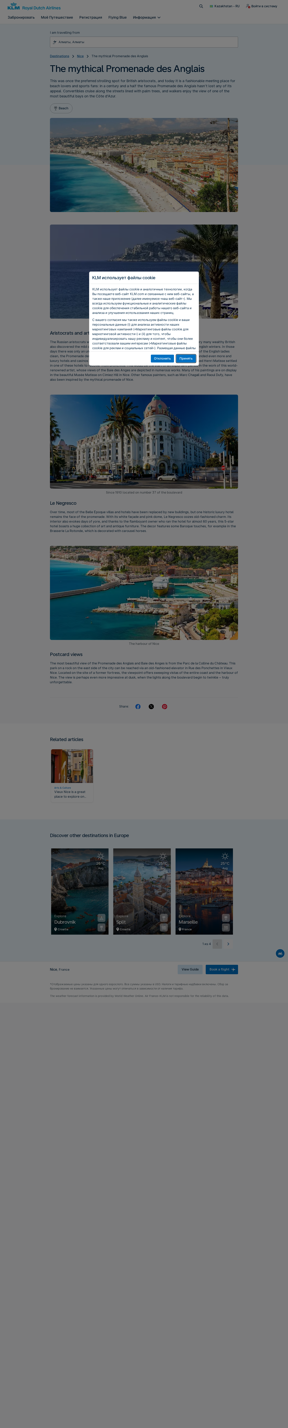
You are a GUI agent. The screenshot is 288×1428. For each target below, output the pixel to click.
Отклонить (162, 358)
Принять (186, 358)
